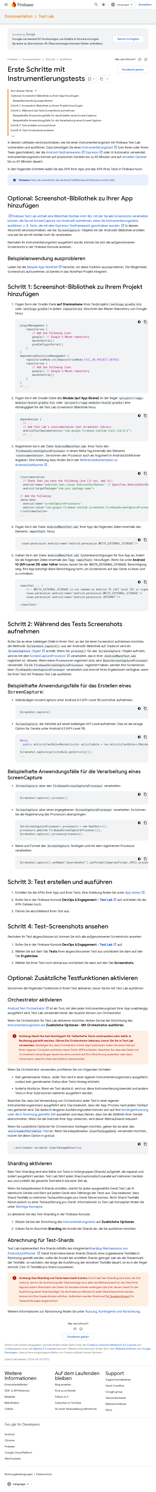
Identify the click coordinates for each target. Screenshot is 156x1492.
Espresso (92, 152)
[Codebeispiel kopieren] (145, 322)
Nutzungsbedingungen (19, 1474)
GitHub (9, 1409)
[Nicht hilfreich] (145, 59)
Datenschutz (44, 1474)
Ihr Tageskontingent (118, 1296)
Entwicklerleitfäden (16, 1384)
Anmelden (144, 4)
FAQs (109, 1410)
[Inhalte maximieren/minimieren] (35, 90)
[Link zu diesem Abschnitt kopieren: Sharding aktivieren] (56, 1164)
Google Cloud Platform (18, 1452)
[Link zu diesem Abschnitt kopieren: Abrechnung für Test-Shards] (78, 1240)
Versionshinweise (116, 1398)
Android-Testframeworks (63, 152)
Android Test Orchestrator (26, 1008)
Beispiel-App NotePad (42, 267)
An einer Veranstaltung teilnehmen (76, 1409)
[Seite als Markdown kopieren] (101, 79)
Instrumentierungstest (97, 147)
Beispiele (10, 1396)
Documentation (19, 16)
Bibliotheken (12, 1402)
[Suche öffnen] (96, 4)
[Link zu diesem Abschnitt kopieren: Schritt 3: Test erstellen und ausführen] (116, 882)
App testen (133, 893)
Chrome (9, 1440)
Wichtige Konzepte (29, 1207)
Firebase (13, 59)
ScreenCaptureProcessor (48, 656)
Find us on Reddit (65, 1390)
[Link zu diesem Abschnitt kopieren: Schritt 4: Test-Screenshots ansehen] (112, 927)
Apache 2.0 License (44, 1348)
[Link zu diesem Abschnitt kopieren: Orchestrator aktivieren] (66, 1000)
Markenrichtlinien (116, 1404)
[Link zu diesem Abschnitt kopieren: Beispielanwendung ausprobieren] (89, 259)
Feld (28, 1131)
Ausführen (66, 59)
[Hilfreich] (140, 59)
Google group (114, 1391)
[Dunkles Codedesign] (139, 322)
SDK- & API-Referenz (17, 1390)
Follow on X (61, 1396)
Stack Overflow (115, 1385)
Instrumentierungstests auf (26, 1025)
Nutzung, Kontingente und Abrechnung (112, 1311)
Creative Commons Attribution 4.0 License (111, 1345)
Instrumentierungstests (79, 1222)
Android (9, 1434)
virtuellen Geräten (134, 157)
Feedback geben (133, 69)
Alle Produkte (13, 1458)
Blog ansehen (63, 1384)
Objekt (24, 651)
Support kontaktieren (118, 1379)
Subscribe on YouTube (68, 1402)
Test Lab (46, 16)
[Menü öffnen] (6, 4)
